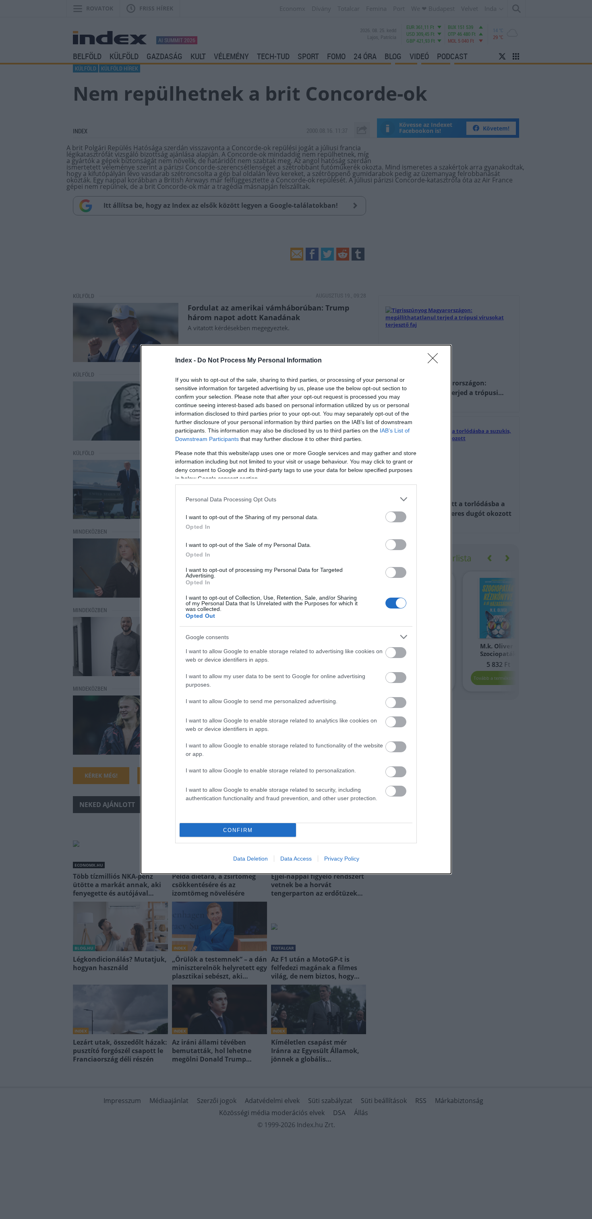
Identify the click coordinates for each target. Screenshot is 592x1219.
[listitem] (296, 499)
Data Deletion (250, 858)
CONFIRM (238, 830)
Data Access (296, 858)
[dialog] (296, 609)
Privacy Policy (341, 858)
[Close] (435, 360)
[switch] (395, 516)
